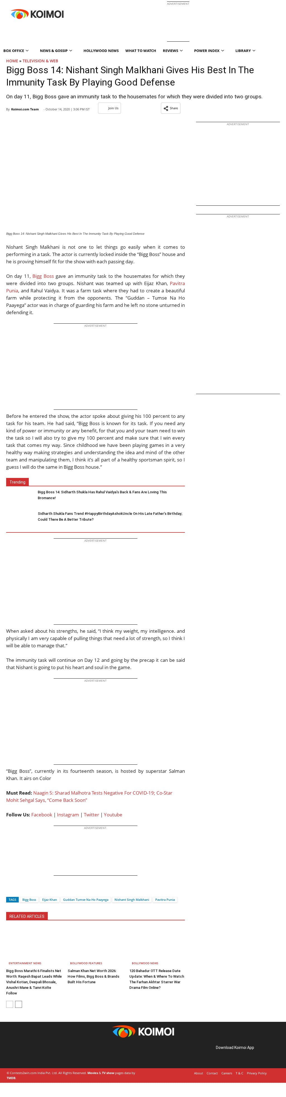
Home (12, 60)
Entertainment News (25, 963)
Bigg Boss (43, 276)
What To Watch (140, 50)
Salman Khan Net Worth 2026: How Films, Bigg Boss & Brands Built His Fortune (93, 976)
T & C (239, 1073)
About (198, 1073)
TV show (108, 1073)
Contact (212, 1073)
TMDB (11, 1078)
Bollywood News (145, 963)
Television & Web (40, 60)
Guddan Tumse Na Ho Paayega (85, 899)
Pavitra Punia (165, 899)
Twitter (91, 814)
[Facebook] (10, 889)
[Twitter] (20, 889)
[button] (170, 108)
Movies (92, 1073)
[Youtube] (46, 1054)
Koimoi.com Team (25, 109)
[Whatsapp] (29, 889)
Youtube (113, 814)
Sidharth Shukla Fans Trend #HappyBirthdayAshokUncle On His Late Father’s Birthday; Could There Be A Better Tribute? (110, 516)
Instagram (68, 814)
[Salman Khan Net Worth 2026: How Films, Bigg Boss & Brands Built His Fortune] (95, 947)
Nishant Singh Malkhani (132, 899)
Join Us (113, 108)
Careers (226, 1073)
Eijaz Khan (49, 899)
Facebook (41, 814)
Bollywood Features (86, 963)
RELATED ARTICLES (26, 916)
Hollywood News (101, 50)
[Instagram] (22, 1054)
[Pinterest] (30, 1054)
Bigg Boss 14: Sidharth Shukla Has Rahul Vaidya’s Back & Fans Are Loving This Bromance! (102, 495)
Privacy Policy (257, 1073)
